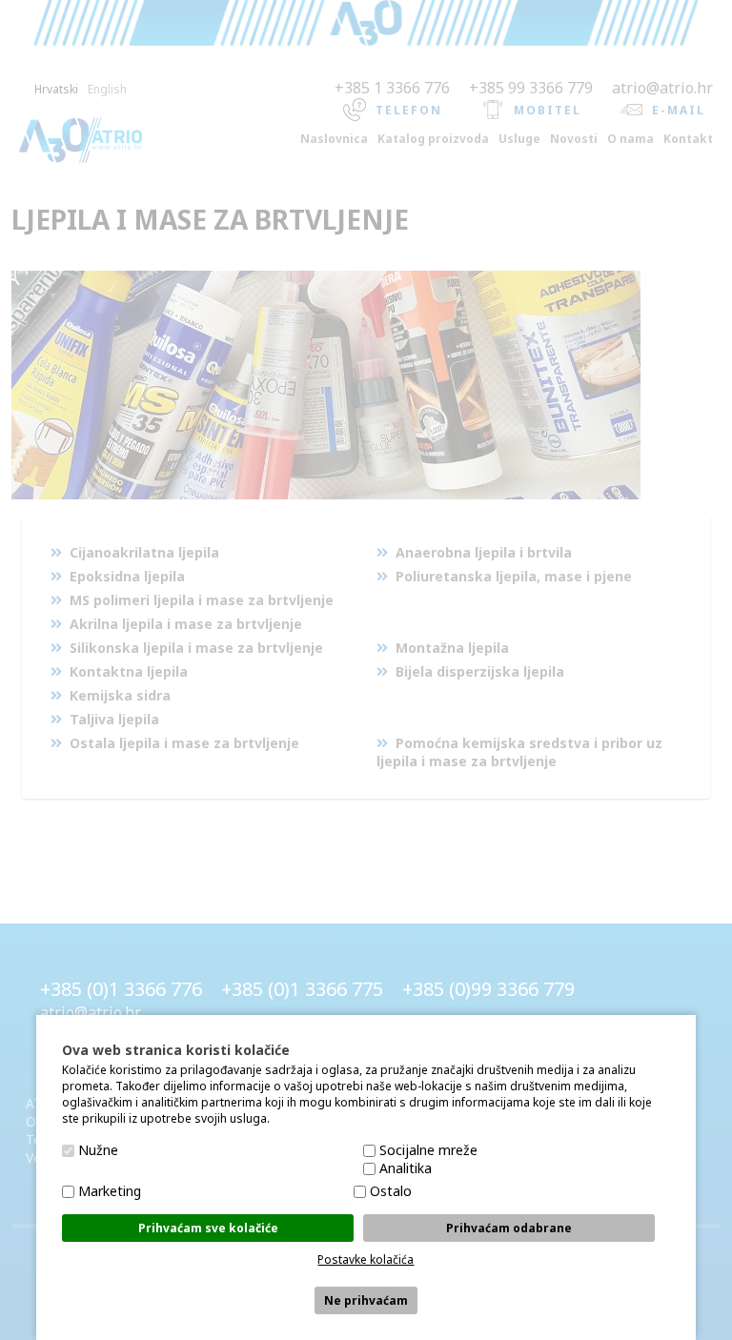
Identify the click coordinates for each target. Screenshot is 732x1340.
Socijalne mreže (428, 1150)
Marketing (109, 1191)
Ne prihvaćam (366, 1300)
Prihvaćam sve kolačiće (208, 1228)
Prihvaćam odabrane (509, 1228)
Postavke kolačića (365, 1259)
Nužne (98, 1150)
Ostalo (391, 1191)
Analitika (405, 1168)
